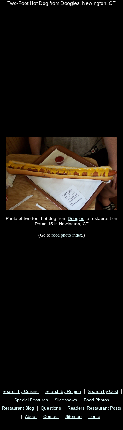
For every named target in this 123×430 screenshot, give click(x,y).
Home (94, 416)
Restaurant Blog (18, 408)
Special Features (31, 399)
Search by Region (63, 391)
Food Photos (96, 399)
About (31, 416)
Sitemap (73, 416)
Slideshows (66, 399)
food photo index (66, 235)
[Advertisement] (61, 71)
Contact (51, 416)
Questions (51, 408)
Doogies (76, 218)
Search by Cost (103, 391)
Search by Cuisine (21, 391)
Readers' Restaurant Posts (94, 408)
